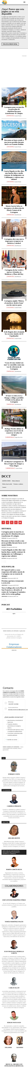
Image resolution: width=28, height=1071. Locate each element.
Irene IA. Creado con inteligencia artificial (14, 1065)
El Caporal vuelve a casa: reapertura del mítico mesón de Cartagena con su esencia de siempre (13, 573)
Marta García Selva (14, 869)
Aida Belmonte (18, 214)
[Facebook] (3, 522)
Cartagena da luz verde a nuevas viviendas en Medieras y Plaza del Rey (14, 272)
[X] (11, 522)
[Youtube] (20, 522)
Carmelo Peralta (18, 115)
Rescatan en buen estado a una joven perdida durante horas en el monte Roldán (14, 142)
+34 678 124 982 (13, 704)
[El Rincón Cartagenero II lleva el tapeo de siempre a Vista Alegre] (14, 452)
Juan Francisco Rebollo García (14, 952)
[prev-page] (3, 562)
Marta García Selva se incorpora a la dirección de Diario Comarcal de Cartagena (14, 209)
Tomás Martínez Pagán (14, 921)
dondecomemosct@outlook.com (18, 710)
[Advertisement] (14, 71)
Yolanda (8, 1047)
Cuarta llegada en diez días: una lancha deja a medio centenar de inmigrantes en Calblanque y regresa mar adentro (14, 175)
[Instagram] (7, 522)
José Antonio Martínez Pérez (14, 900)
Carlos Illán (14, 988)
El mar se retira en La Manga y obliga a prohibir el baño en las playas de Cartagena (14, 399)
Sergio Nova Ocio (18, 437)
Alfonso (19, 1047)
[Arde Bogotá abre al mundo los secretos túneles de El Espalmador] (14, 322)
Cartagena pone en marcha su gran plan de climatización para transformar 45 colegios (13, 534)
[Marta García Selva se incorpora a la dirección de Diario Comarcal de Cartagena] (14, 196)
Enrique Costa (14, 774)
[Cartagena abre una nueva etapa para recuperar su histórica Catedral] (14, 229)
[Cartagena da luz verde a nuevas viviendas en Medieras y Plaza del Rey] (14, 260)
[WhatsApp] (16, 522)
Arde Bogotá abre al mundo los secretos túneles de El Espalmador (14, 334)
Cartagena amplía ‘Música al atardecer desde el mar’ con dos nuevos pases (14, 303)
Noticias (10, 115)
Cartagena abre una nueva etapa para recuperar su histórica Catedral (14, 241)
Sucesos (10, 146)
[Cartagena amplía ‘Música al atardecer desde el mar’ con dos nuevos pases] (14, 291)
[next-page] (5, 562)
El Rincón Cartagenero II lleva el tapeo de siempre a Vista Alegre (14, 464)
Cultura (10, 307)
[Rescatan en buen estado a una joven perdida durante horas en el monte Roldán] (14, 130)
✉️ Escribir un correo (11, 739)
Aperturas (10, 437)
